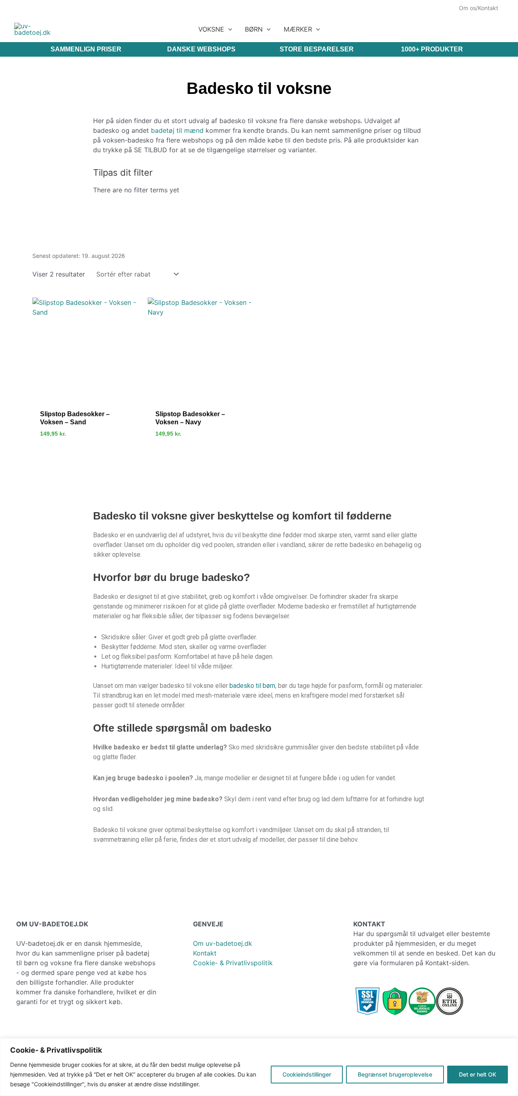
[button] (228, 29)
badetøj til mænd (177, 130)
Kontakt (205, 953)
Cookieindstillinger (306, 1074)
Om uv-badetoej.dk (222, 943)
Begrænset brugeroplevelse (395, 1074)
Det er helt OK (477, 1074)
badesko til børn (252, 686)
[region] (259, 1067)
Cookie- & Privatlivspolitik (233, 963)
